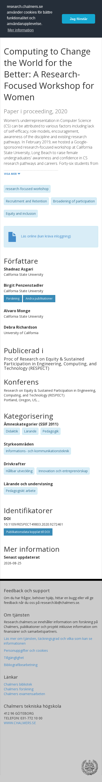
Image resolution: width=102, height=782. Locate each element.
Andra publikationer (39, 298)
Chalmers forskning (18, 689)
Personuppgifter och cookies (26, 650)
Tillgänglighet (14, 657)
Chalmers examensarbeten (24, 694)
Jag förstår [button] (78, 19)
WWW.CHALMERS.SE (20, 723)
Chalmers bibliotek (18, 684)
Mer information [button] (21, 30)
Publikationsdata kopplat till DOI (28, 532)
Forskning (12, 298)
